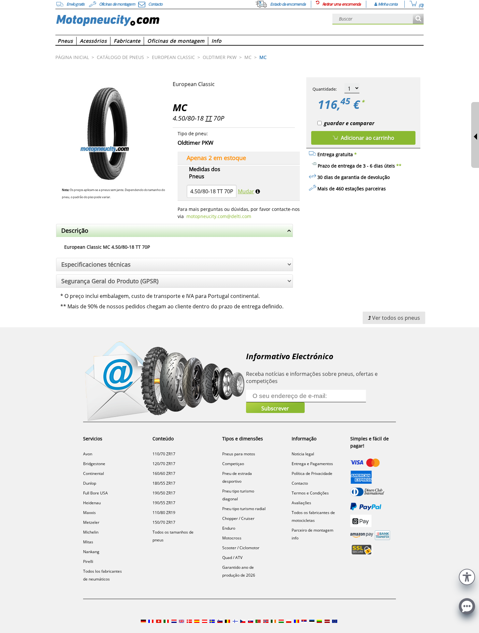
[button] (467, 576)
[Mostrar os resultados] (418, 19)
